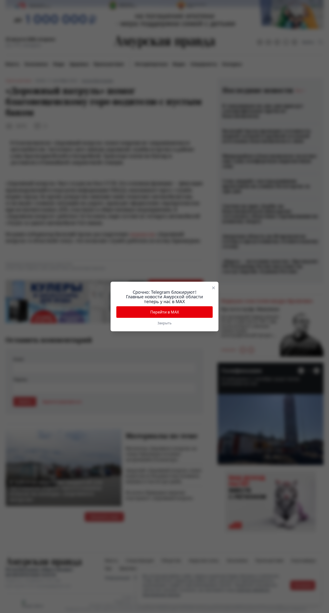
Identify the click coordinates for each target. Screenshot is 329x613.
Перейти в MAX (164, 312)
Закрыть (164, 323)
